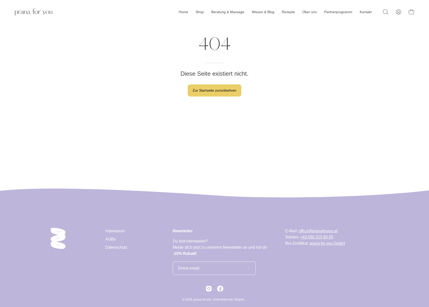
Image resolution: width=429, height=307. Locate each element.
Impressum (115, 231)
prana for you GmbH (327, 243)
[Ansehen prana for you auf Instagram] (209, 288)
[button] (385, 12)
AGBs (110, 239)
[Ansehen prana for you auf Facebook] (220, 288)
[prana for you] (33, 12)
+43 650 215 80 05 (316, 237)
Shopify (239, 299)
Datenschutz (116, 247)
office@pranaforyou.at (318, 231)
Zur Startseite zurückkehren (214, 90)
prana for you (203, 299)
